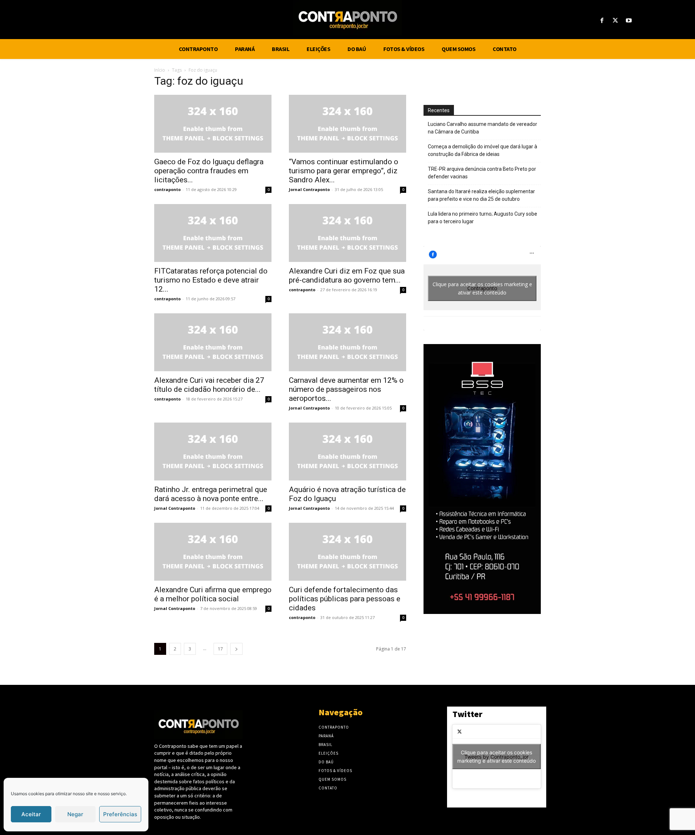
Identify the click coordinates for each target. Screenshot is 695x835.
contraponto (167, 189)
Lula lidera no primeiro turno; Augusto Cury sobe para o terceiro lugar (482, 217)
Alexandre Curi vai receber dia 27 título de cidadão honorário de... (209, 385)
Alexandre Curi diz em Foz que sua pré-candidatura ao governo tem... (347, 275)
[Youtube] (629, 21)
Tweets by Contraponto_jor (496, 756)
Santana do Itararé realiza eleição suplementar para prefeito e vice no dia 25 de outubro (481, 195)
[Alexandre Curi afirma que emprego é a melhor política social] (212, 552)
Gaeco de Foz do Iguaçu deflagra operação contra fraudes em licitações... (209, 170)
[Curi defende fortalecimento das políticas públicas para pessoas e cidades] (347, 552)
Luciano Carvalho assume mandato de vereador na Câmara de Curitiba (482, 128)
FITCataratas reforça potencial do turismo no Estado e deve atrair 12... (211, 280)
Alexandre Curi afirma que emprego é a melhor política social (212, 594)
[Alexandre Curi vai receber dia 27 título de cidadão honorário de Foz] (212, 342)
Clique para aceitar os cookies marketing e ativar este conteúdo (482, 288)
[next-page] (236, 649)
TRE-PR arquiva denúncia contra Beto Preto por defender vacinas (482, 172)
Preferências (120, 814)
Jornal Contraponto (309, 189)
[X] (615, 21)
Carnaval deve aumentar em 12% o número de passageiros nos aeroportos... (346, 389)
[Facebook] (602, 21)
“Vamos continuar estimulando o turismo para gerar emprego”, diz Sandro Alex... (343, 170)
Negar (75, 814)
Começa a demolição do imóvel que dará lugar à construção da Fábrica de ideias (482, 150)
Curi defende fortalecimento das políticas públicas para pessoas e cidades (344, 598)
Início (159, 70)
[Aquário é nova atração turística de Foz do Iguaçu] (347, 451)
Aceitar (31, 814)
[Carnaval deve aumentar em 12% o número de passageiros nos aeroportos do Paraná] (347, 342)
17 (220, 649)
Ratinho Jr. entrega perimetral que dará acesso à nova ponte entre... (210, 494)
